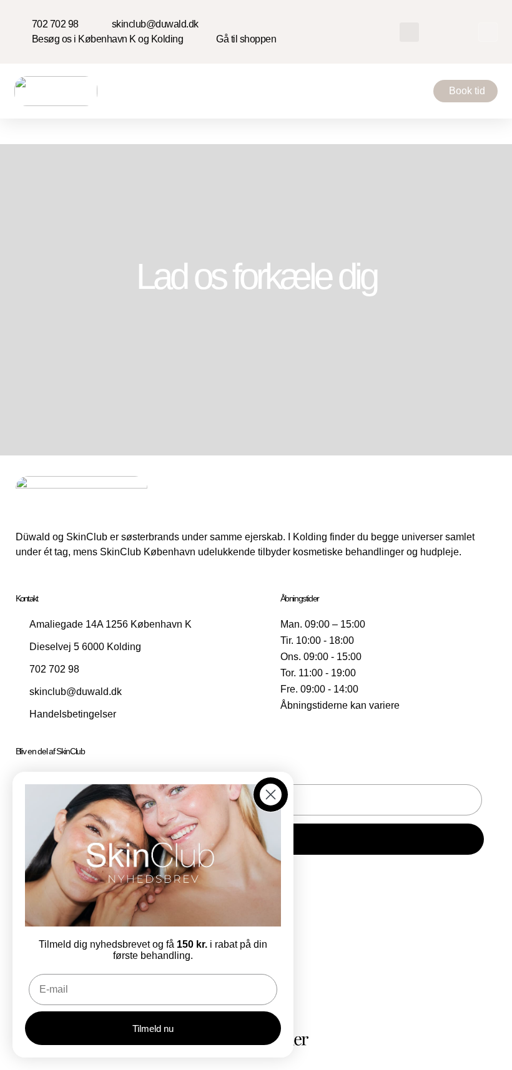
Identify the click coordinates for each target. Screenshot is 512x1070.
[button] (409, 32)
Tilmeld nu (153, 1028)
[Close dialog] (270, 794)
